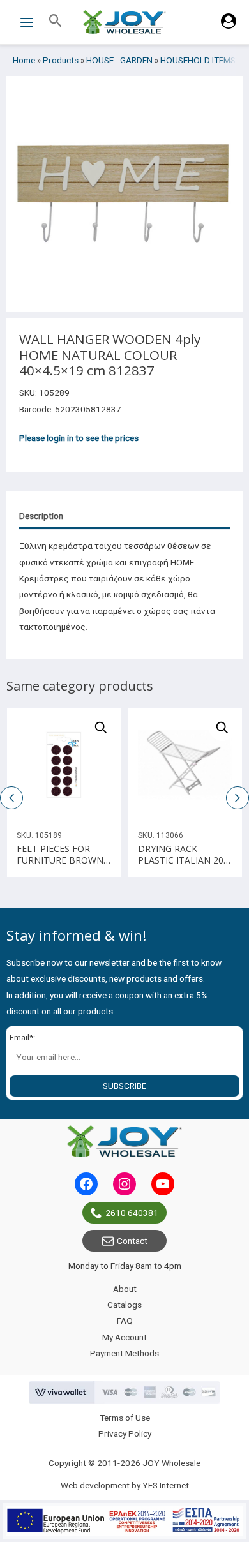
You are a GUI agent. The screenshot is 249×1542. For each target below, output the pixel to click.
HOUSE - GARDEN (119, 60)
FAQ (125, 1320)
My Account (124, 1337)
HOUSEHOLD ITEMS (198, 60)
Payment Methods (124, 1353)
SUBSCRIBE (124, 1086)
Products (61, 60)
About (125, 1289)
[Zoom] (100, 727)
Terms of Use (125, 1417)
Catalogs (124, 1304)
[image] (64, 764)
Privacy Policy (124, 1433)
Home (24, 60)
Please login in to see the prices (79, 438)
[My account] (228, 25)
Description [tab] (41, 516)
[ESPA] (124, 1521)
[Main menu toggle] (26, 22)
